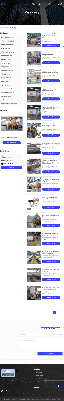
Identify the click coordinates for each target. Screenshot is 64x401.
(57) (8, 41)
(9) (9, 103)
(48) (5, 85)
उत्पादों (26, 4)
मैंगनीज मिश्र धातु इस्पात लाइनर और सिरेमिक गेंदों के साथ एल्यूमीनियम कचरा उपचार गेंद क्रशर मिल (50, 162)
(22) (5, 63)
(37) (6, 74)
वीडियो (33, 4)
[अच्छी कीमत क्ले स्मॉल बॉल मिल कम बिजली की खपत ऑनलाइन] (11, 124)
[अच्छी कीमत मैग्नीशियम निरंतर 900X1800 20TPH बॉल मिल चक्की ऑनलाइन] (34, 275)
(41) (8, 92)
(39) (7, 70)
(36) (7, 37)
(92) (7, 52)
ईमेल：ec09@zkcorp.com (9, 380)
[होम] (9, 4)
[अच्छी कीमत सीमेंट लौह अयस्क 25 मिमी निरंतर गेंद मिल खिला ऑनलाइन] (34, 220)
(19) (7, 44)
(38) (5, 59)
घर (20, 4)
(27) (7, 100)
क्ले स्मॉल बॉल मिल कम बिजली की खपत (9, 137)
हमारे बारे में (50, 4)
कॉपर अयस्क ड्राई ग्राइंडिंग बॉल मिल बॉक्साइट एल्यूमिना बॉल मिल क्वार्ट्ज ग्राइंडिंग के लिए (51, 35)
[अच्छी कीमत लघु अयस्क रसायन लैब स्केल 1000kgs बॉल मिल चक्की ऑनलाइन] (34, 239)
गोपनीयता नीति (7, 399)
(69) (5, 48)
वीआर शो (41, 4)
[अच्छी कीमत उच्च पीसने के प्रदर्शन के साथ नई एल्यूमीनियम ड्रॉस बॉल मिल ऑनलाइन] (34, 94)
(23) (7, 96)
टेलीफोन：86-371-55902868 (9, 377)
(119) (6, 55)
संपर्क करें (59, 4)
